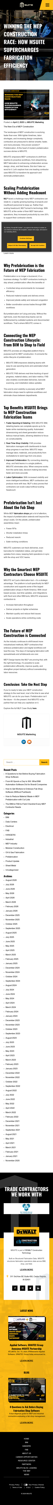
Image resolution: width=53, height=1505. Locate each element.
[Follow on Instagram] (22, 1288)
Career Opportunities (26, 1457)
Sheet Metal (11, 866)
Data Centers (11, 822)
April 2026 (10, 898)
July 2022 (10, 1095)
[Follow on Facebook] (15, 1288)
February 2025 (12, 959)
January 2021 (12, 1156)
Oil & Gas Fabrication (15, 853)
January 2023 (12, 1069)
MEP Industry (11, 844)
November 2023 (13, 1025)
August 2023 (11, 1038)
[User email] (29, 742)
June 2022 (10, 1099)
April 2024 (10, 1003)
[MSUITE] (26, 5)
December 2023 (13, 1021)
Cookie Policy (40, 1487)
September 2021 (13, 1130)
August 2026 (11, 880)
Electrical (10, 826)
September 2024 (13, 981)
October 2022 (11, 1082)
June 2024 (10, 994)
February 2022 (12, 1117)
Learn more (26, 1361)
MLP (6, 199)
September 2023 (13, 1034)
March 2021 (11, 1148)
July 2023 (10, 1042)
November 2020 (13, 1161)
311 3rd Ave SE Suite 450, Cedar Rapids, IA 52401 (28, 1278)
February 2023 (12, 1064)
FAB (7, 831)
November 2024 (13, 972)
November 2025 (13, 920)
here (34, 708)
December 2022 (13, 1073)
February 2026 (12, 907)
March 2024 (11, 1007)
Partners (26, 1464)
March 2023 (11, 1060)
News (26, 1475)
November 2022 (13, 1078)
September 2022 (13, 1086)
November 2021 (13, 1126)
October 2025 (11, 924)
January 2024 (12, 1016)
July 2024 (10, 990)
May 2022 (10, 1104)
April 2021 (10, 1143)
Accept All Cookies (37, 245)
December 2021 (13, 1121)
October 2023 (11, 1029)
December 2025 (13, 915)
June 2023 (10, 1047)
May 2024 (10, 999)
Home (26, 1439)
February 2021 (12, 1152)
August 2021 (11, 1134)
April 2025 (10, 950)
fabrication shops (21, 514)
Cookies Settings (26, 238)
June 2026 (10, 889)
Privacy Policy (14, 1485)
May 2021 (10, 1139)
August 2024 (11, 985)
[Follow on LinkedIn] (38, 1288)
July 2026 (10, 885)
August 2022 (11, 1091)
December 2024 (13, 968)
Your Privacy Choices (36, 1485)
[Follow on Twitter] (30, 1288)
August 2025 (11, 933)
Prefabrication (12, 857)
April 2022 (10, 1108)
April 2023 (10, 1056)
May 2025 (10, 946)
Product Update (12, 861)
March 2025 (11, 955)
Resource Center (26, 1461)
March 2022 (11, 1113)
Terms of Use (17, 1487)
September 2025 (13, 929)
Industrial (10, 839)
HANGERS (11, 835)
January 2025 (12, 964)
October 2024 (11, 977)
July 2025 (10, 937)
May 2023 (10, 1051)
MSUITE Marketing (35, 122)
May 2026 (10, 893)
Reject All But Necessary (17, 245)
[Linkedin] (23, 742)
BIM (7, 818)
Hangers (26, 1446)
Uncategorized (12, 870)
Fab (26, 1450)
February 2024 (12, 1012)
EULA (28, 1487)
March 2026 (11, 902)
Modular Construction (15, 848)
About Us (26, 1453)
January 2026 (12, 911)
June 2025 (10, 942)
